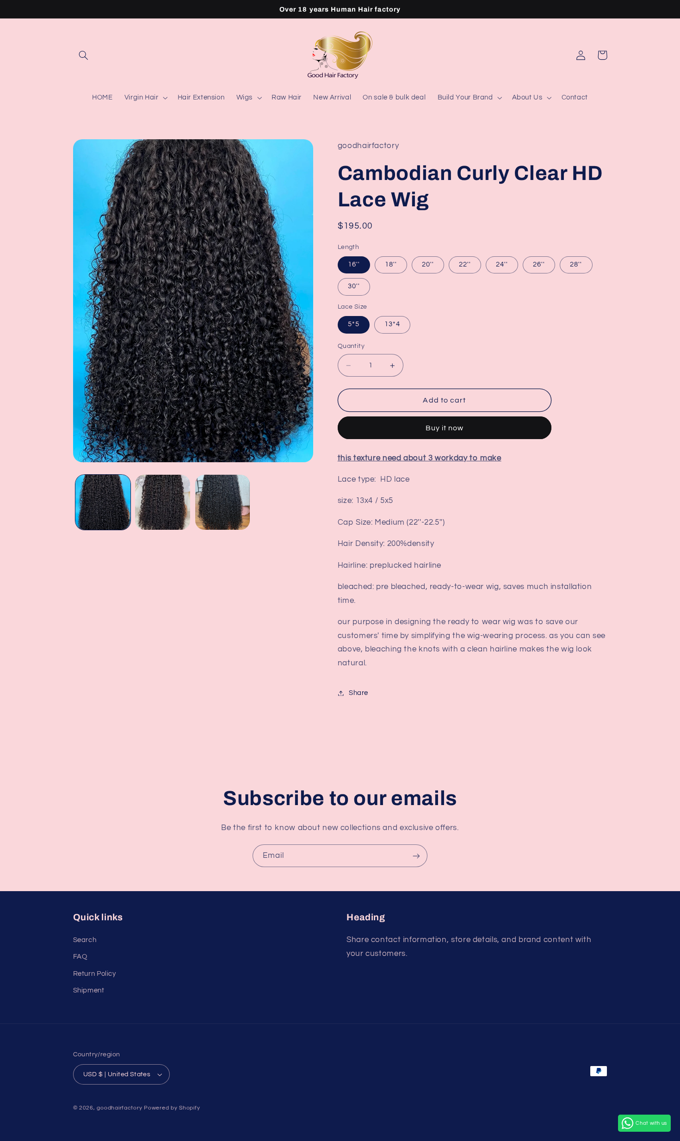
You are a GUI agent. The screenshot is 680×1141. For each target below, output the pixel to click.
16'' (354, 264)
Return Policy (94, 973)
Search (85, 939)
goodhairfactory (119, 1107)
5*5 (353, 324)
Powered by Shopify (172, 1107)
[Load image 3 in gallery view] (222, 502)
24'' (502, 264)
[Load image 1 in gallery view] (102, 502)
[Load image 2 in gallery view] (162, 502)
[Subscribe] (416, 855)
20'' (428, 264)
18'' (391, 264)
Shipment (89, 990)
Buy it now (445, 428)
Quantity (351, 346)
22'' (465, 264)
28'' (576, 264)
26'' (539, 264)
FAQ (80, 956)
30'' (354, 286)
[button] (83, 55)
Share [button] (358, 692)
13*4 (392, 324)
